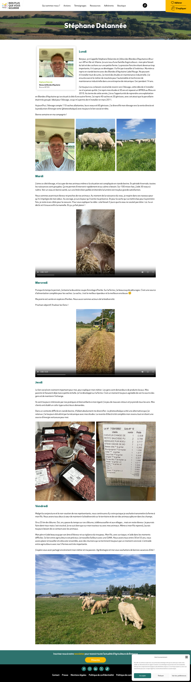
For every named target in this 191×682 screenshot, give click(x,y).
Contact (55, 674)
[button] (186, 657)
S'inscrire (95, 659)
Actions (67, 5)
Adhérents (109, 5)
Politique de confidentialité (101, 674)
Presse (65, 674)
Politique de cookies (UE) (127, 674)
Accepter (142, 676)
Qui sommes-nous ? (51, 5)
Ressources (95, 5)
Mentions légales (78, 674)
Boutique (121, 5)
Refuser (161, 676)
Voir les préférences (179, 676)
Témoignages (80, 5)
